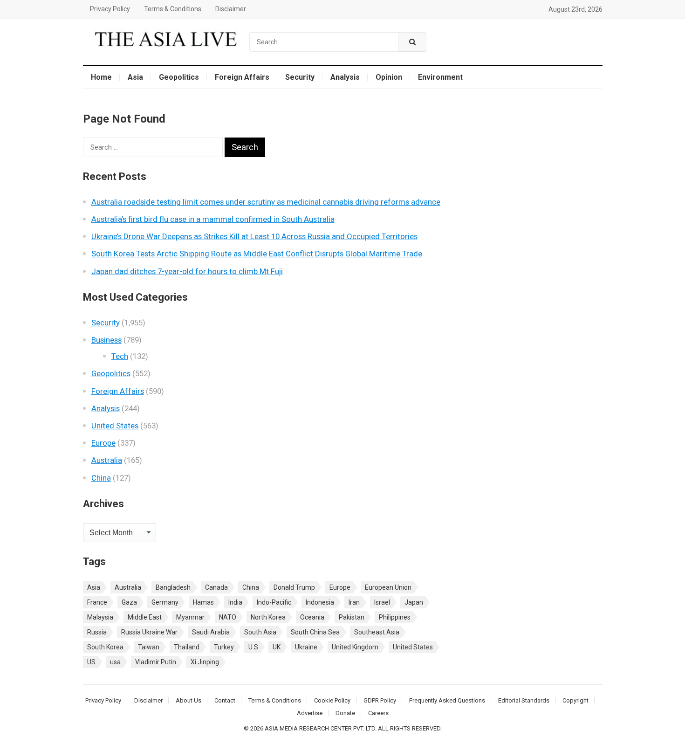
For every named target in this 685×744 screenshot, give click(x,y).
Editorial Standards (523, 700)
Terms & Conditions (172, 9)
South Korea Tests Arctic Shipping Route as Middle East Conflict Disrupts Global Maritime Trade (256, 253)
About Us (188, 700)
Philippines (395, 617)
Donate (345, 713)
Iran (354, 602)
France (97, 602)
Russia (97, 632)
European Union (388, 587)
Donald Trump (294, 587)
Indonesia (320, 602)
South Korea (105, 647)
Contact (224, 700)
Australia (106, 460)
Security (300, 77)
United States (114, 425)
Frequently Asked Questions (447, 700)
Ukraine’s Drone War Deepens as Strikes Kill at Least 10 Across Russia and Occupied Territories (254, 236)
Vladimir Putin (155, 662)
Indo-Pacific (274, 602)
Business (106, 339)
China (101, 477)
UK (277, 647)
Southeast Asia (376, 632)
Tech (119, 356)
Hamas (203, 602)
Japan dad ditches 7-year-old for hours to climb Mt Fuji (187, 271)
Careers (378, 713)
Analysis (345, 77)
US (91, 662)
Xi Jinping (205, 662)
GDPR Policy (379, 700)
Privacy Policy (110, 9)
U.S (253, 647)
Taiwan (148, 647)
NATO (227, 617)
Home (101, 77)
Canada (216, 587)
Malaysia (100, 617)
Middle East (145, 617)
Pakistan (351, 617)
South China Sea (315, 632)
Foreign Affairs (242, 77)
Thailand (186, 647)
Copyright (575, 700)
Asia (135, 77)
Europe (103, 443)
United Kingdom (355, 647)
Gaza (129, 602)
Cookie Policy (332, 700)
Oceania (312, 617)
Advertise (309, 713)
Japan (413, 602)
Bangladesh (173, 587)
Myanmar (190, 617)
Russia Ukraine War (149, 632)
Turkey (224, 647)
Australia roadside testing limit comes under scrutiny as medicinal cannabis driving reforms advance (265, 202)
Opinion (389, 77)
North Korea (268, 617)
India (235, 602)
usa (115, 662)
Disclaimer (230, 9)
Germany (164, 602)
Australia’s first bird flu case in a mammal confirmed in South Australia (213, 219)
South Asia (260, 632)
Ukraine (306, 647)
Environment (440, 77)
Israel (382, 602)
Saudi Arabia (211, 632)
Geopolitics (179, 77)
